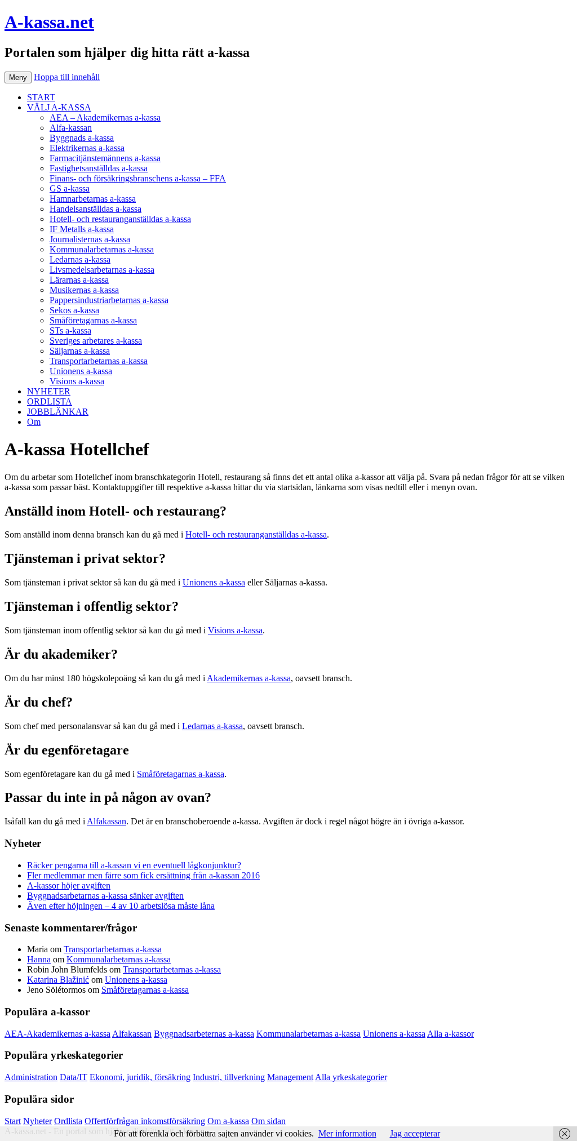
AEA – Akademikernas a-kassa (105, 117)
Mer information (347, 1133)
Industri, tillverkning (229, 1077)
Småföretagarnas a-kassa (93, 320)
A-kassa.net (49, 22)
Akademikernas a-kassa (249, 678)
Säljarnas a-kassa (80, 351)
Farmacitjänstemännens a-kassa (105, 158)
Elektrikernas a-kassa (87, 148)
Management (290, 1077)
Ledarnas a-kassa (80, 259)
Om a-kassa (228, 1121)
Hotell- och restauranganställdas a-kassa (120, 219)
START (41, 97)
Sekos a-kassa (74, 310)
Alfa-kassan (71, 127)
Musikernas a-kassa (84, 290)
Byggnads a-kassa (82, 138)
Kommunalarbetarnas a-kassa (102, 249)
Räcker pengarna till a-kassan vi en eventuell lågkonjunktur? (134, 865)
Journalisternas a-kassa (90, 239)
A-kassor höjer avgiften (68, 885)
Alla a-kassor (450, 1033)
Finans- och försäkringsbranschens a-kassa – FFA (138, 178)
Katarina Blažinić (58, 979)
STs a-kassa (70, 330)
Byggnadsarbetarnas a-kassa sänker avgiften (105, 895)
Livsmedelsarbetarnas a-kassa (102, 269)
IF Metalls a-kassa (82, 229)
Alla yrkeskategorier (351, 1077)
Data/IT (73, 1077)
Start (13, 1121)
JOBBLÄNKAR (57, 411)
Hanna (39, 959)
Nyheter (37, 1121)
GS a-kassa (70, 188)
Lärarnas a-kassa (79, 280)
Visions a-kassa (77, 381)
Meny (18, 77)
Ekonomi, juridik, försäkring (140, 1077)
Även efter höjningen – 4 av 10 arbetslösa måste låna (121, 906)
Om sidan (268, 1121)
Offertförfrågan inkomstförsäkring (145, 1121)
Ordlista (68, 1121)
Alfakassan (106, 821)
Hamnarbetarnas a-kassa (93, 198)
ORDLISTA (49, 401)
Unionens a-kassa (81, 371)
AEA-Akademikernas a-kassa (57, 1033)
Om (34, 422)
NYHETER (48, 391)
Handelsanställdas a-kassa (95, 209)
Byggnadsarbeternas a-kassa (204, 1033)
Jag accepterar (415, 1133)
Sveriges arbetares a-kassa (96, 340)
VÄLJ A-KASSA (59, 107)
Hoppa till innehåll (67, 77)
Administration (31, 1077)
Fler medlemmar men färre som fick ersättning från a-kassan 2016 (143, 875)
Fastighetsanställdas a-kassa (99, 168)
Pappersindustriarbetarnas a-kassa (109, 300)
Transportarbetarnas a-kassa (99, 361)
